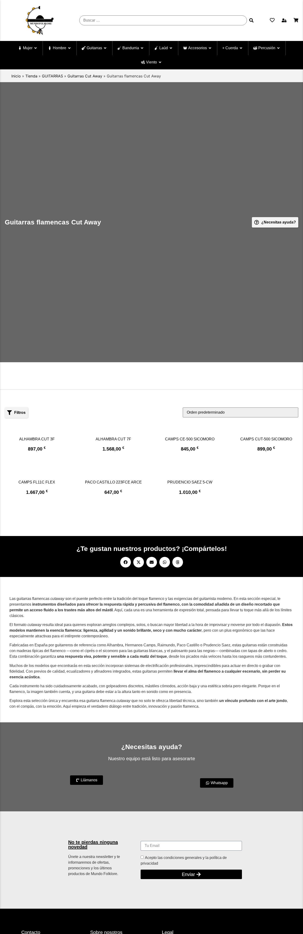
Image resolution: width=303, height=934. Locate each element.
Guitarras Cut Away (84, 76)
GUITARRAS (52, 76)
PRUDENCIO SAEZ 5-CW (189, 482)
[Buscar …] (163, 20)
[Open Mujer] (35, 48)
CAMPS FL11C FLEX (36, 482)
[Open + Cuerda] (241, 48)
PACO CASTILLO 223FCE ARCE (113, 482)
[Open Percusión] (278, 48)
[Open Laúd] (171, 48)
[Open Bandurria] (142, 48)
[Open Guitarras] (105, 48)
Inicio (16, 76)
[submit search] (251, 20)
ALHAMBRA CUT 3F (37, 439)
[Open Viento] (160, 62)
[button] (284, 20)
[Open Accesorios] (210, 48)
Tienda (31, 76)
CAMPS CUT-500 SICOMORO (266, 439)
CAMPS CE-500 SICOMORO (189, 439)
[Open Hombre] (69, 48)
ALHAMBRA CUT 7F (113, 439)
